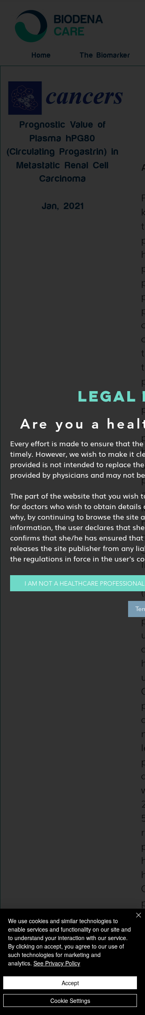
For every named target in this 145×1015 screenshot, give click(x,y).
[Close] (133, 920)
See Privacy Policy (56, 963)
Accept (70, 983)
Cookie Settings (70, 1000)
